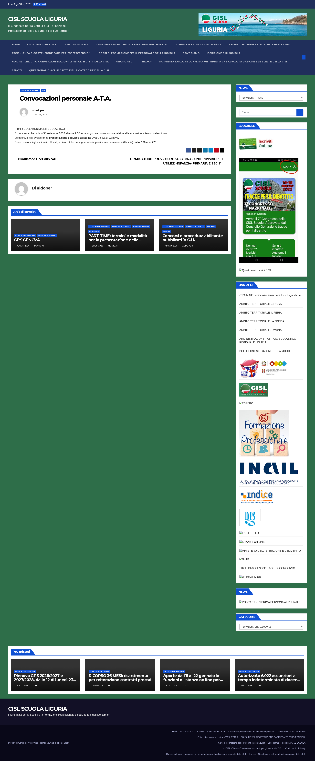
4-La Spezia (94, 231)
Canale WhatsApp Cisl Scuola (199, 44)
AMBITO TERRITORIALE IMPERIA (260, 312)
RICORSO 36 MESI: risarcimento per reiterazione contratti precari (120, 677)
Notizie (166, 231)
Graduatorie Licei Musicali (36, 159)
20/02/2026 (23, 686)
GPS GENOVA (27, 239)
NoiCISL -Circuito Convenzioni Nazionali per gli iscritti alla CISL (60, 61)
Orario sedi (124, 61)
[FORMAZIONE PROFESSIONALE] (264, 433)
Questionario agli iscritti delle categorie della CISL (69, 70)
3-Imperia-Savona (141, 226)
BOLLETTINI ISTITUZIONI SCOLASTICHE (265, 351)
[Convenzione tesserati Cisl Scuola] (263, 367)
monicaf (39, 246)
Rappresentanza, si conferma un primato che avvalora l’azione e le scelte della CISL (223, 61)
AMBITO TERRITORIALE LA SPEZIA (261, 321)
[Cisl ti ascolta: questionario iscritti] (255, 270)
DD (35, 686)
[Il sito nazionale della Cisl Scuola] (253, 389)
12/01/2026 (97, 686)
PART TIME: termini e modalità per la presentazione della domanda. (117, 239)
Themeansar (63, 743)
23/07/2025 (247, 686)
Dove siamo (191, 53)
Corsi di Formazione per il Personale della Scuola (137, 53)
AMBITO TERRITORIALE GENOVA (260, 304)
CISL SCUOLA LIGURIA (37, 19)
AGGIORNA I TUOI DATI (42, 44)
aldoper (39, 110)
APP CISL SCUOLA (76, 44)
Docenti (211, 226)
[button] (298, 57)
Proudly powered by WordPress (23, 743)
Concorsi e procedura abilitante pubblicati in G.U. (192, 237)
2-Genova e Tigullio (30, 90)
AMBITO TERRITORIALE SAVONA (260, 330)
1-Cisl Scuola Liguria (25, 235)
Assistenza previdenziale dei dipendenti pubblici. (132, 44)
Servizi (17, 70)
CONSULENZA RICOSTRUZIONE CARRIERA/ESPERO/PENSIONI (51, 53)
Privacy (146, 61)
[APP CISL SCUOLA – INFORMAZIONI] (268, 210)
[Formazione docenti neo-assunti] (256, 496)
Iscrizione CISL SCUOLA (223, 53)
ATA (43, 90)
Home (16, 44)
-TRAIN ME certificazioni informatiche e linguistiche (270, 295)
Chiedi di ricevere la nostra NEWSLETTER (259, 44)
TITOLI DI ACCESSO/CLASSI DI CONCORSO (267, 568)
